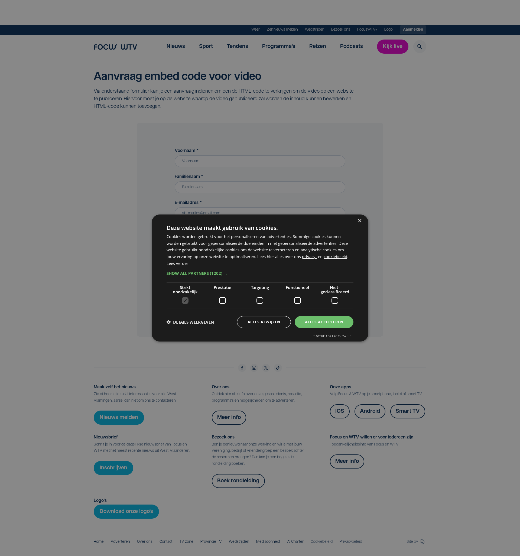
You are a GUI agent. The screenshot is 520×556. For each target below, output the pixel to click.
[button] (260, 273)
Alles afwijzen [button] (264, 321)
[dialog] (260, 278)
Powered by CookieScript (333, 336)
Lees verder (177, 263)
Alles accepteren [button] (324, 321)
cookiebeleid (335, 256)
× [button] (360, 221)
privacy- (309, 256)
